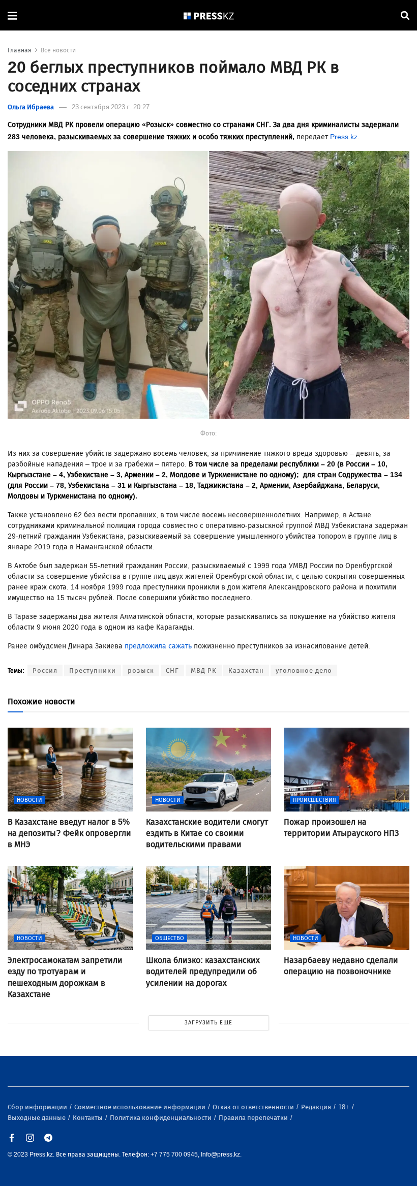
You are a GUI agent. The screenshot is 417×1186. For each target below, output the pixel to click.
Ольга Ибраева (31, 107)
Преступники (92, 670)
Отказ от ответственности (254, 1107)
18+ (344, 1107)
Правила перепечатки (254, 1117)
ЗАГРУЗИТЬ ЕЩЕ (208, 1022)
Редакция (317, 1107)
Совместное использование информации (140, 1107)
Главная (20, 50)
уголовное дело (304, 670)
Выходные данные (37, 1117)
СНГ (172, 670)
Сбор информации (38, 1107)
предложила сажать (158, 646)
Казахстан (246, 670)
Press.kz (344, 137)
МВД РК (204, 670)
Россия (45, 670)
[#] (209, 15)
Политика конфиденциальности (161, 1117)
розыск (141, 670)
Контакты (88, 1117)
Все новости (58, 50)
